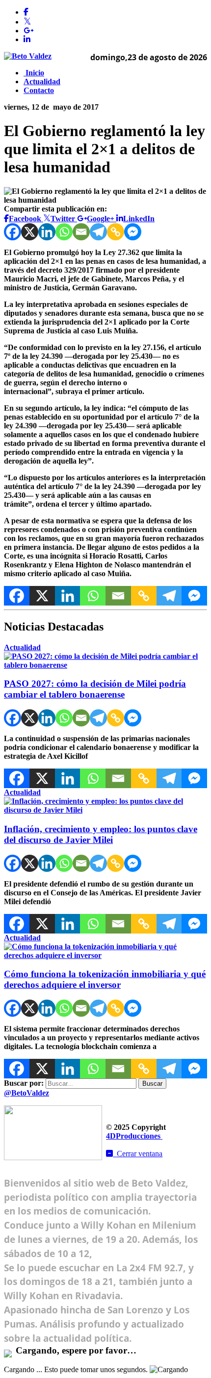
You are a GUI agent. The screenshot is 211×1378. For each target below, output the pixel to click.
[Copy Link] (115, 231)
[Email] (81, 231)
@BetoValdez (26, 1093)
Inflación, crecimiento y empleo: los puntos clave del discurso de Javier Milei (100, 834)
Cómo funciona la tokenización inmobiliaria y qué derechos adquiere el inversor (105, 979)
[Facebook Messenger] (132, 231)
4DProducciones (133, 1136)
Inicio (34, 73)
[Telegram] (98, 231)
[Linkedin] (46, 231)
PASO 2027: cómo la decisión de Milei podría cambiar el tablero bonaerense (95, 689)
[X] (29, 231)
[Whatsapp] (64, 231)
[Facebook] (12, 231)
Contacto (39, 90)
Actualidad (42, 81)
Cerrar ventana (137, 1153)
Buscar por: (24, 1083)
